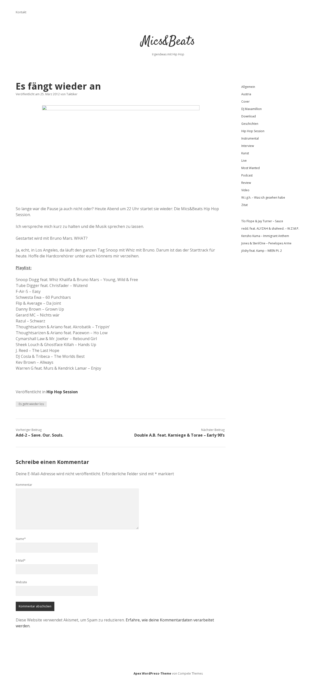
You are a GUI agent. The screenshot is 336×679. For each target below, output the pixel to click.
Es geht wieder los (31, 404)
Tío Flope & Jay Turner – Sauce (262, 221)
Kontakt (21, 12)
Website (21, 582)
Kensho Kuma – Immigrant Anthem (265, 236)
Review (246, 183)
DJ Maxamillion (251, 109)
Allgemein (248, 87)
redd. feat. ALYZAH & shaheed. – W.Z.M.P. (270, 228)
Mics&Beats (168, 42)
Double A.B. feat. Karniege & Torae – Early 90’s (179, 435)
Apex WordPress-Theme (152, 673)
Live (244, 160)
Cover (245, 101)
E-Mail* (21, 560)
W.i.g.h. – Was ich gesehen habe (263, 197)
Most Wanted (250, 168)
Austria (246, 94)
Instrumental (250, 138)
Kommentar (24, 485)
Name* (21, 539)
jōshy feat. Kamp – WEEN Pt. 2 (261, 251)
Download (248, 116)
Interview (247, 146)
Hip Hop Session (62, 392)
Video (245, 190)
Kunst (245, 153)
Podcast (247, 175)
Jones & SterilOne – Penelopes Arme (266, 243)
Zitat (244, 205)
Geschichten (249, 124)
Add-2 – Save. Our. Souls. (39, 435)
